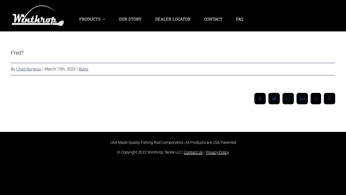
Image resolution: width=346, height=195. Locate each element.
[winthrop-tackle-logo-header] (37, 8)
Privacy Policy (217, 152)
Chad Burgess (28, 69)
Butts (83, 69)
